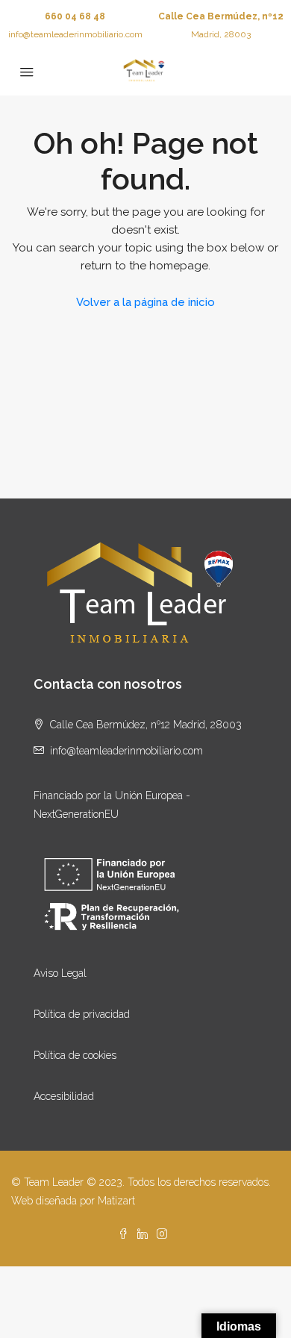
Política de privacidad (82, 1014)
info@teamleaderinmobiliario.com (75, 34)
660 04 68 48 (75, 16)
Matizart (116, 1201)
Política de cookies (75, 1055)
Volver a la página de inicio (145, 302)
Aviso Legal (60, 973)
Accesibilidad (64, 1096)
